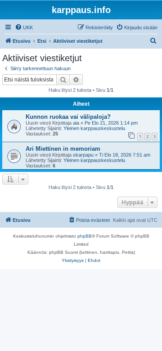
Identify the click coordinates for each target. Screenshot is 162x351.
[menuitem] (24, 27)
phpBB (84, 236)
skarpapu (83, 155)
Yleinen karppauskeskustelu (94, 128)
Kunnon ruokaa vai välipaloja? (68, 116)
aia (76, 123)
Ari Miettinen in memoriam (63, 148)
